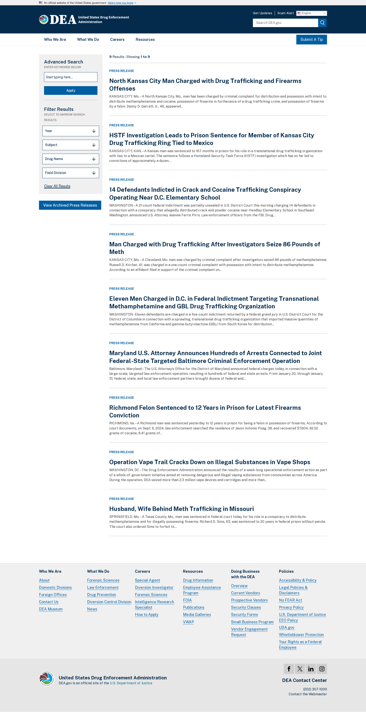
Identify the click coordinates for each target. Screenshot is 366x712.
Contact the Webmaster (308, 694)
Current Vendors (245, 593)
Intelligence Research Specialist (154, 605)
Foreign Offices (53, 594)
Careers (117, 39)
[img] (322, 23)
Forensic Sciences (103, 580)
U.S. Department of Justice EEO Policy (302, 617)
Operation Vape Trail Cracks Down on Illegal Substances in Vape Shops (209, 461)
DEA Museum (51, 609)
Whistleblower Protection (301, 634)
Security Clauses (246, 607)
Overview (239, 586)
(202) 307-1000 (315, 689)
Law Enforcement (103, 587)
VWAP (188, 622)
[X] (300, 669)
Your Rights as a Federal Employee (300, 645)
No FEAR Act (290, 600)
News (92, 609)
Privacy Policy (291, 607)
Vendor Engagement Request (249, 632)
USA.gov (286, 627)
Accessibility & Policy (298, 580)
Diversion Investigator (154, 587)
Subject (51, 145)
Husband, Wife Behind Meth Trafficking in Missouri (181, 508)
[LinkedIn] (311, 669)
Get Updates (262, 13)
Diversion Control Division (109, 602)
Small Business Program (252, 622)
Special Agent (147, 580)
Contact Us (48, 602)
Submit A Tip (312, 39)
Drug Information (198, 580)
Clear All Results (57, 185)
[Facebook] (289, 669)
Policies (286, 571)
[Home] (96, 19)
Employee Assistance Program (202, 590)
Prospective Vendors (249, 600)
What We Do (88, 39)
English (306, 13)
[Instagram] (322, 669)
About (44, 580)
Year (48, 131)
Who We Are (55, 39)
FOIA (187, 600)
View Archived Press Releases (70, 205)
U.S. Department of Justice (131, 683)
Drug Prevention (101, 594)
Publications (193, 607)
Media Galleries (197, 614)
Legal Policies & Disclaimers (293, 590)
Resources (145, 39)
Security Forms (244, 614)
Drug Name (54, 159)
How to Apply (146, 614)
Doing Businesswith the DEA (245, 574)
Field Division (55, 173)
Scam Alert (285, 13)
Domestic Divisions (55, 587)
